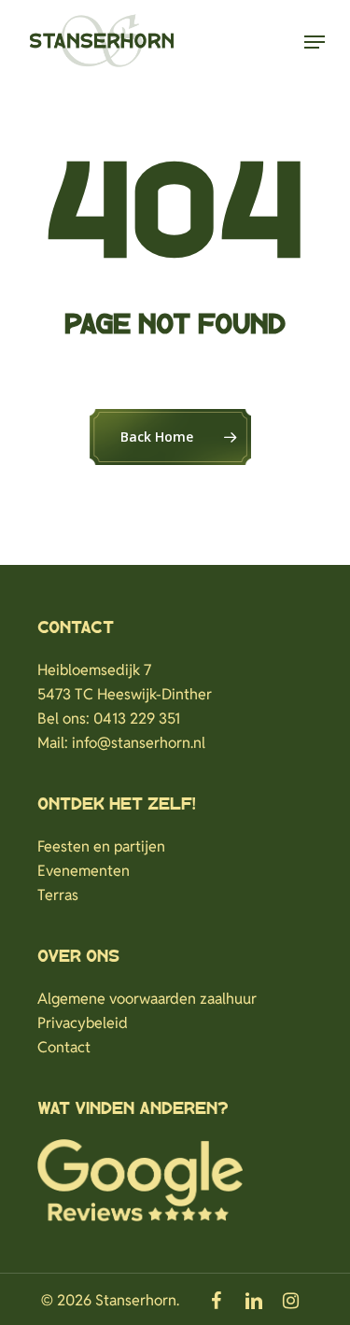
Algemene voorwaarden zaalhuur (147, 998)
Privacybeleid (82, 1023)
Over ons (78, 957)
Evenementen (83, 871)
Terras (57, 895)
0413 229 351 (136, 718)
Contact (64, 1047)
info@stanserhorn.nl (138, 743)
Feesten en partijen (101, 846)
